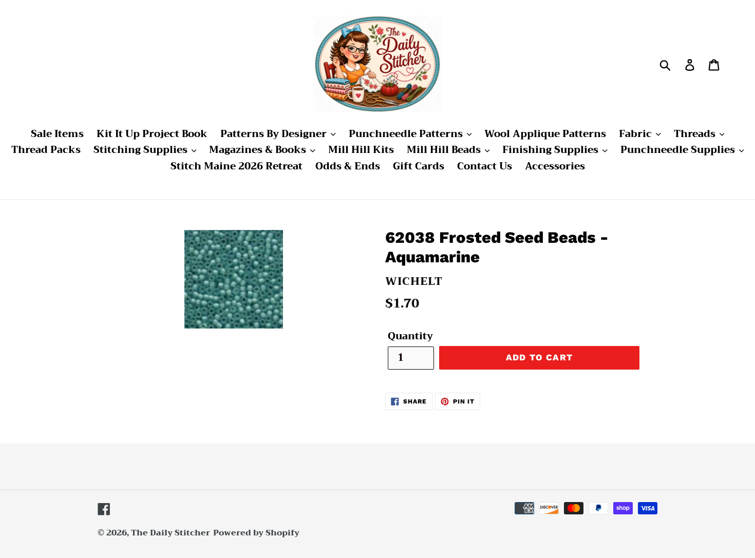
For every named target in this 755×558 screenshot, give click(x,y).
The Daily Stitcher (171, 533)
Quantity (410, 336)
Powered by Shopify (256, 533)
